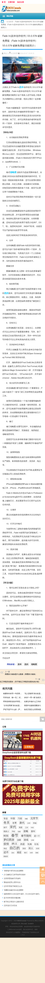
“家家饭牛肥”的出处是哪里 (13, 870)
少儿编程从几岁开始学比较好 (15, 874)
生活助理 (9, 21)
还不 (6, 852)
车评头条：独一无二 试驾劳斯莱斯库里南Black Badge (13, 697)
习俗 (20, 818)
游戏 (26, 839)
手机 (13, 831)
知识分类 (20, 2)
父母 (32, 840)
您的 (6, 293)
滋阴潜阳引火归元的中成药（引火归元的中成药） (22, 894)
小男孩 (22, 935)
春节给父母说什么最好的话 (14, 901)
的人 (15, 843)
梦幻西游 (9, 839)
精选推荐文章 (15, 923)
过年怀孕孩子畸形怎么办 (13, 886)
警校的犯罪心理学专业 (12, 882)
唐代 (21, 822)
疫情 (6, 844)
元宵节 (34, 818)
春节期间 (26, 835)
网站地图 (24, 923)
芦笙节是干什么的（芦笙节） (13, 709)
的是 (22, 843)
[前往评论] (42, 875)
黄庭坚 (6, 856)
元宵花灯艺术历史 (10, 905)
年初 (32, 827)
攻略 (25, 831)
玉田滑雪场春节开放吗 (12, 878)
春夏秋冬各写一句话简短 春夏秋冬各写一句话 (13, 693)
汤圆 (19, 839)
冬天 (7, 822)
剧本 (21, 87)
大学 (28, 823)
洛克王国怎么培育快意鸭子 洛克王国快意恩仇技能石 (34, 709)
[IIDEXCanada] (22, 8)
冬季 (14, 822)
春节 (14, 835)
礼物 (30, 844)
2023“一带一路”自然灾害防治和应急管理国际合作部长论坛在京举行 (34, 697)
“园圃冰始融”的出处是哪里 (13, 890)
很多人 (6, 831)
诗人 (31, 848)
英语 (24, 848)
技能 (19, 831)
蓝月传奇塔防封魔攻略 (12, 897)
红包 (36, 844)
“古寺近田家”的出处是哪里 (13, 705)
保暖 (26, 819)
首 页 (4, 2)
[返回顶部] (42, 881)
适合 (13, 853)
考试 (5, 848)
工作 (26, 827)
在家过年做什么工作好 (32, 701)
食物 (37, 853)
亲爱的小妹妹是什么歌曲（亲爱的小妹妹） (21, 674)
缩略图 (13, 172)
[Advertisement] (22, 960)
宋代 (13, 826)
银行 (25, 852)
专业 (6, 818)
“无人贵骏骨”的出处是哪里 (34, 693)
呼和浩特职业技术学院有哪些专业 (13, 701)
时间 (6, 835)
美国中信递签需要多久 (32, 705)
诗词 (37, 848)
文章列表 (11, 2)
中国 (13, 818)
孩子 (5, 827)
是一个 (37, 835)
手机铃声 (6, 658)
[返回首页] (42, 869)
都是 (19, 852)
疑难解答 (31, 923)
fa (8, 53)
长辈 (31, 853)
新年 (33, 831)
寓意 (20, 827)
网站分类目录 (39, 921)
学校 (34, 823)
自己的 (15, 847)
